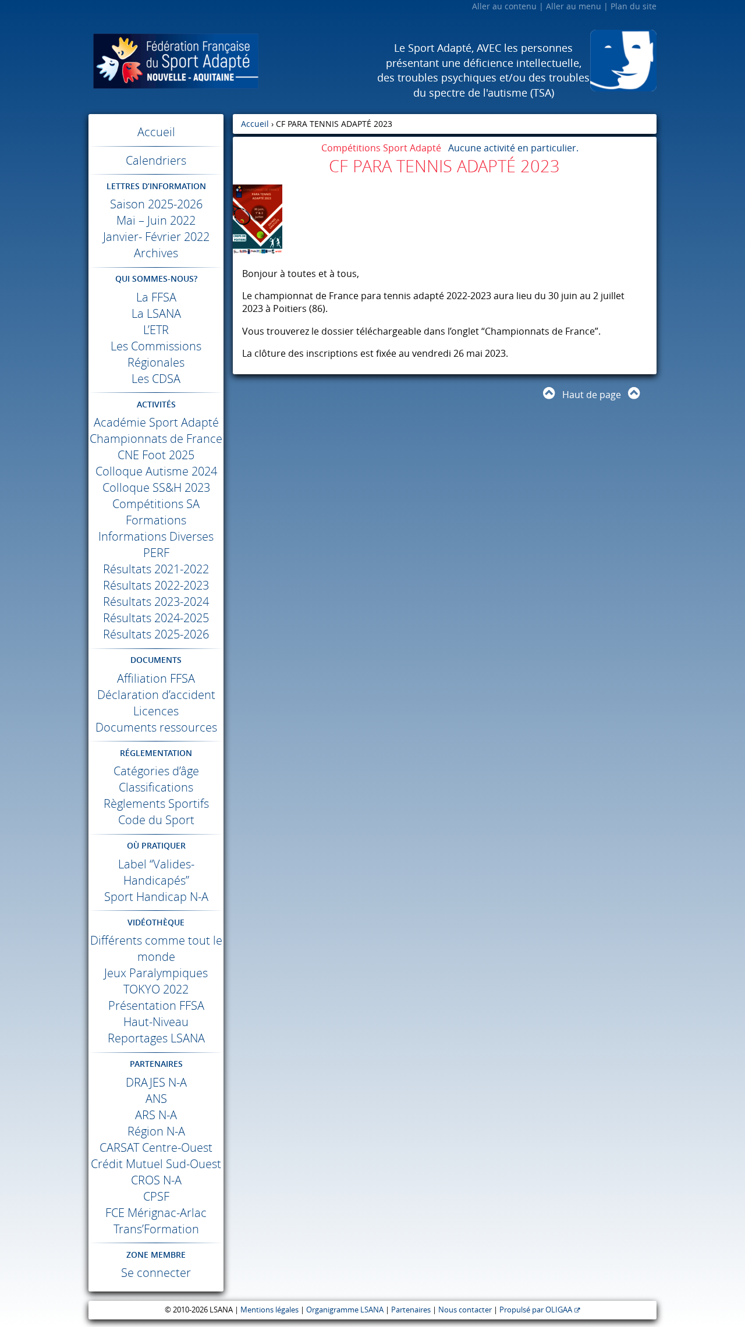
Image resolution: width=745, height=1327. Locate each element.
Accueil (156, 132)
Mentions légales (269, 1310)
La (156, 297)
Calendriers (156, 160)
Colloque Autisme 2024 (156, 471)
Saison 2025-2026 (156, 204)
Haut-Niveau (156, 1022)
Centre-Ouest (156, 1147)
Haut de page (591, 394)
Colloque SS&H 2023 (156, 487)
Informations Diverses (156, 536)
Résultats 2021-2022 (156, 569)
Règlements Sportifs (156, 803)
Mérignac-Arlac (156, 1212)
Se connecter (156, 1272)
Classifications (156, 787)
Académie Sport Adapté (156, 422)
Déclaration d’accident (156, 694)
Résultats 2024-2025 (156, 618)
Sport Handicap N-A (156, 896)
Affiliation (156, 678)
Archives (156, 253)
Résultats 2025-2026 (156, 634)
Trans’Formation (156, 1229)
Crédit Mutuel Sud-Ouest (156, 1164)
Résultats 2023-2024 (156, 601)
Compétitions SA (156, 504)
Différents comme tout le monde (156, 948)
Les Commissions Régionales (156, 354)
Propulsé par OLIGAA (535, 1310)
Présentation (156, 1005)
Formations (156, 520)
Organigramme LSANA (345, 1310)
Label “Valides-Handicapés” (156, 872)
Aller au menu (573, 6)
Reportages (156, 1038)
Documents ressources (156, 727)
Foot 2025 (156, 455)
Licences (156, 711)
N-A (156, 1082)
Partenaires (411, 1310)
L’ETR (156, 330)
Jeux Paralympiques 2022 (156, 981)
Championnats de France (156, 438)
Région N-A (156, 1131)
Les (156, 378)
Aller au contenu (504, 6)
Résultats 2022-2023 (156, 585)
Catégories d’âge (156, 771)
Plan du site (634, 6)
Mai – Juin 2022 (156, 220)
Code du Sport (156, 820)
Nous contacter (465, 1310)
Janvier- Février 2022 (156, 236)
